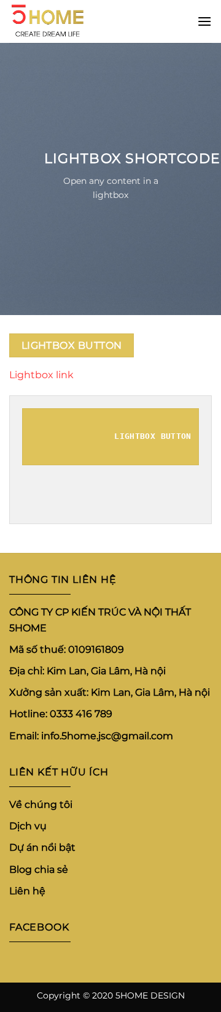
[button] (204, 21)
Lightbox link (41, 375)
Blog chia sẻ (38, 869)
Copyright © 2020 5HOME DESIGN (111, 995)
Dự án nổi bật (42, 847)
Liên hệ (27, 891)
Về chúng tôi (40, 804)
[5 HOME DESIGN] (70, 21)
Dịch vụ (28, 826)
